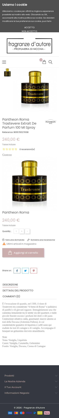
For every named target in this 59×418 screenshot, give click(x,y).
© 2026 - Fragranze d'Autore (29, 407)
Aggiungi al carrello (25, 253)
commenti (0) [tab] (11, 296)
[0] (44, 62)
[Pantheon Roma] (50, 121)
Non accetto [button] (29, 31)
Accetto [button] (29, 27)
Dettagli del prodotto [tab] (18, 290)
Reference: (7, 132)
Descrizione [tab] (10, 284)
